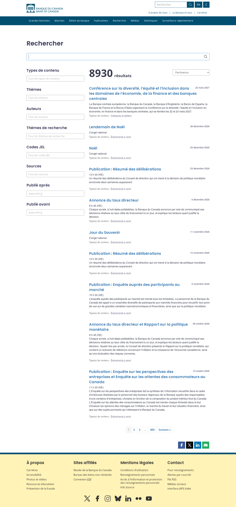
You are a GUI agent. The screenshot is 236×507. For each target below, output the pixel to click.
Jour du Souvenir (104, 232)
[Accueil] (44, 8)
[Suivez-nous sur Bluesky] (118, 501)
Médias (135, 20)
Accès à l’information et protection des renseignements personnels (141, 481)
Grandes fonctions (39, 20)
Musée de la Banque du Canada (93, 470)
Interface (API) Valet (179, 488)
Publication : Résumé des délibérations (125, 169)
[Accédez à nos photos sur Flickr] (139, 501)
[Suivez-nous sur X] (87, 501)
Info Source (127, 487)
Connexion (83, 479)
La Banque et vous (182, 12)
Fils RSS (171, 479)
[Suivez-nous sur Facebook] (98, 501)
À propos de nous (158, 12)
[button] (181, 445)
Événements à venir (121, 136)
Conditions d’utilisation (134, 470)
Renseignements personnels (137, 475)
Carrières (202, 12)
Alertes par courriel (179, 475)
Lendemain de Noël (107, 127)
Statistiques (150, 20)
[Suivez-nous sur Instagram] (108, 501)
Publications (101, 20)
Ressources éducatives (40, 484)
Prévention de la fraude (40, 488)
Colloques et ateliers (121, 115)
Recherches (119, 20)
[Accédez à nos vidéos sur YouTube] (149, 501)
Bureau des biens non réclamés (93, 475)
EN (198, 4)
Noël (93, 148)
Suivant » (165, 429)
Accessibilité (33, 475)
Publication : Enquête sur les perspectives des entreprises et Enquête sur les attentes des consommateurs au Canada (147, 376)
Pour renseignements (180, 470)
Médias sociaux (176, 484)
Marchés (59, 20)
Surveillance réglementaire (177, 20)
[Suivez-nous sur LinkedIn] (128, 501)
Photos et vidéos (36, 479)
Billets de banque (79, 20)
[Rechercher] (205, 56)
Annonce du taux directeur (114, 200)
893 (152, 429)
